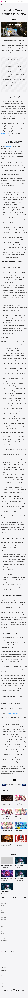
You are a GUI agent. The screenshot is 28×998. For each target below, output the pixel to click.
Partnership (4, 903)
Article (14, 19)
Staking (3, 938)
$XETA (3, 907)
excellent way (5, 133)
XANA (3, 905)
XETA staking (7, 146)
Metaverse (4, 935)
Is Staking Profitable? (11, 86)
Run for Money (4, 924)
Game (3, 912)
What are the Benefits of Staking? (15, 79)
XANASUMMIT (4, 940)
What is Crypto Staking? (12, 63)
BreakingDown (4, 921)
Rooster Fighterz (4, 919)
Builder (3, 914)
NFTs (3, 926)
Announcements (5, 900)
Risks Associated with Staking (14, 89)
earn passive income (14, 713)
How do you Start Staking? (13, 83)
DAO (3, 931)
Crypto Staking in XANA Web (13, 66)
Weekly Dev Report (5, 928)
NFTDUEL (4, 917)
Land (3, 910)
